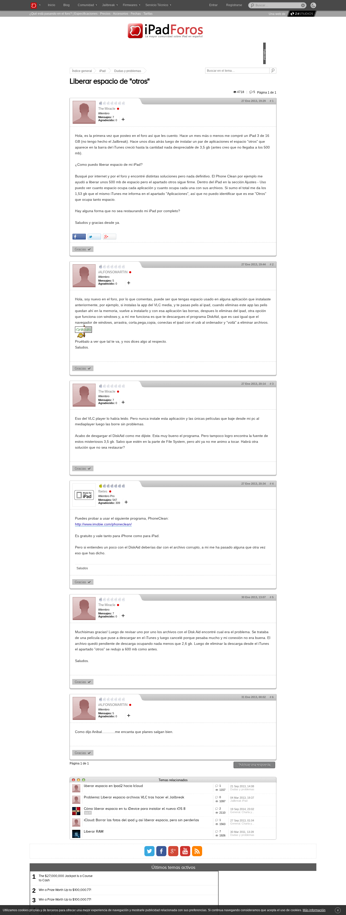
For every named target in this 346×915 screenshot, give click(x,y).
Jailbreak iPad (214, 880)
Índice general (117, 70)
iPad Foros (173, 31)
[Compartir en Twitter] (129, 260)
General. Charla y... (218, 898)
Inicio (51, 5)
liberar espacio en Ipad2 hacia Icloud (148, 850)
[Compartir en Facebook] (114, 260)
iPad (137, 70)
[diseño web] (301, 13)
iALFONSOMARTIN (148, 295)
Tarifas (147, 13)
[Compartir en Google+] (144, 260)
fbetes (138, 543)
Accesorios (120, 13)
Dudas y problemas (162, 70)
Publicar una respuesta (219, 828)
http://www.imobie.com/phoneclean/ (138, 576)
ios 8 (123, 895)
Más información (314, 910)
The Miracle (141, 114)
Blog (66, 5)
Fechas (136, 13)
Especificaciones (86, 13)
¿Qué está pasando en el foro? (50, 13)
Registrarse (250, 5)
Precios (105, 13)
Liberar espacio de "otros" (145, 87)
